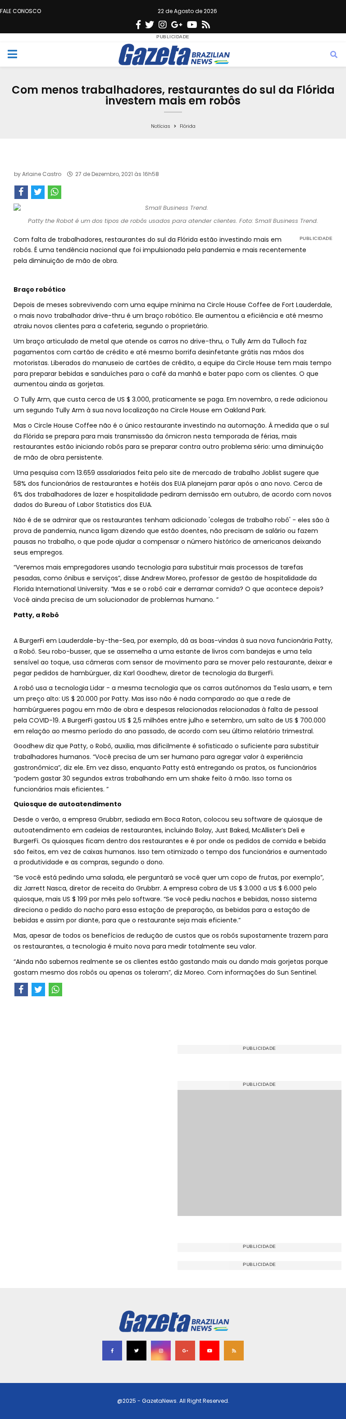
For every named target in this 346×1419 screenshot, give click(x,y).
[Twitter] (149, 25)
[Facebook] (138, 25)
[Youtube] (192, 25)
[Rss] (206, 25)
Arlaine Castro (41, 174)
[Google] (176, 25)
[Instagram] (163, 25)
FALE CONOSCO (20, 11)
